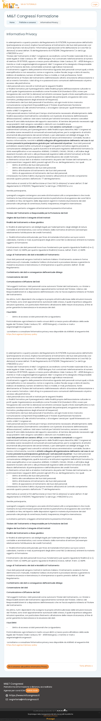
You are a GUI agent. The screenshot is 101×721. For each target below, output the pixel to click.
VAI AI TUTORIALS (28, 4)
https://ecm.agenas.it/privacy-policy (22, 334)
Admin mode (32, 690)
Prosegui (51, 719)
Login (95, 4)
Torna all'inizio (85, 666)
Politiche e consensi (27, 22)
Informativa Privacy (51, 716)
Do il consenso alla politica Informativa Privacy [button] (27, 667)
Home (12, 22)
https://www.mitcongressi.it (24, 695)
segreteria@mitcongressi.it (24, 699)
